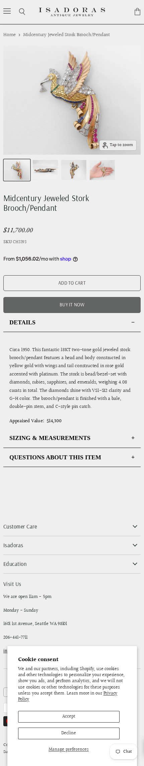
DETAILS (22, 322)
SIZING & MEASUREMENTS (49, 438)
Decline (68, 733)
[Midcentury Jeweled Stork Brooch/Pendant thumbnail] (17, 170)
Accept (68, 716)
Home (9, 35)
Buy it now (72, 305)
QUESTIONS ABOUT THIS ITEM (55, 457)
